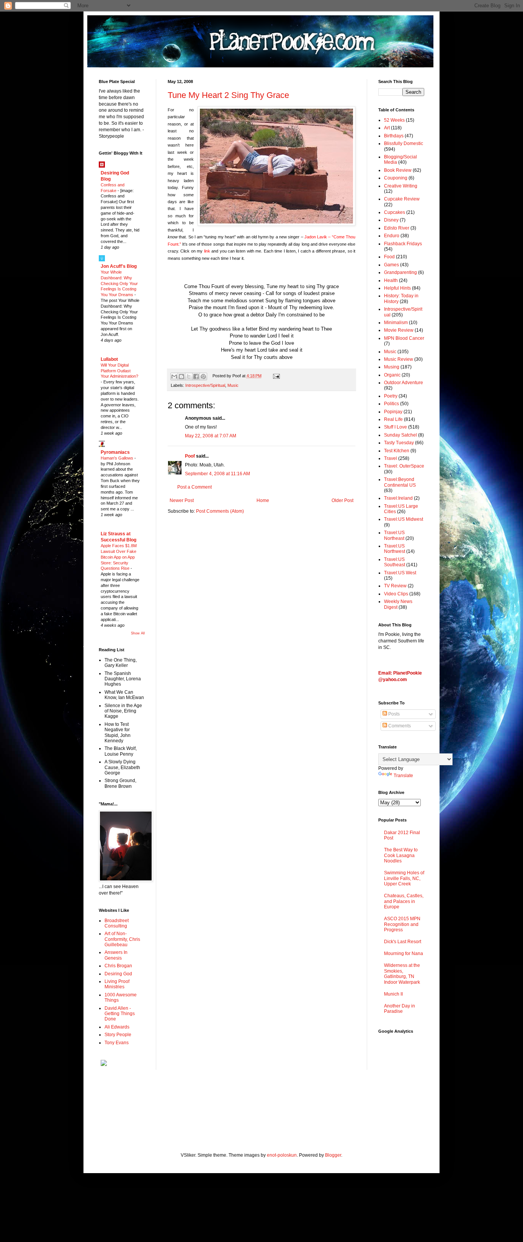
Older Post (342, 500)
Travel (390, 458)
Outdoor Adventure (403, 382)
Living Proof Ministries (117, 984)
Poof (190, 456)
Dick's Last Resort (402, 941)
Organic (392, 375)
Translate (403, 775)
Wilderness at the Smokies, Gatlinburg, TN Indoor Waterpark (402, 973)
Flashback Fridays (403, 243)
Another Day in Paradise (399, 1008)
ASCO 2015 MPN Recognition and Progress (402, 924)
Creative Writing (400, 186)
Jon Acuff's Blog (119, 266)
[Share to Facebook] (196, 376)
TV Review (395, 585)
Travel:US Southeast (394, 562)
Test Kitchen (396, 450)
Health (391, 280)
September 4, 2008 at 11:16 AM (217, 473)
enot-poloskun (282, 1155)
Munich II (393, 994)
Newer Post (182, 500)
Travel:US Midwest (403, 519)
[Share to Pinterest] (203, 376)
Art (387, 127)
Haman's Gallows (117, 458)
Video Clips (396, 594)
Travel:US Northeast (394, 535)
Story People (118, 1034)
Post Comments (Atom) (220, 511)
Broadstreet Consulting (117, 923)
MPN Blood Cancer (404, 338)
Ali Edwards (117, 1027)
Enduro (391, 235)
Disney (391, 220)
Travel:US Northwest (394, 548)
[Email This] (174, 376)
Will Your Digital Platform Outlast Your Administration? (119, 371)
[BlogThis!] (181, 376)
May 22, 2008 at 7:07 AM (210, 435)
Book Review (398, 170)
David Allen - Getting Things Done (120, 1014)
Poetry (390, 396)
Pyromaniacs (115, 452)
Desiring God (118, 973)
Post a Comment (194, 487)
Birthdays (394, 136)
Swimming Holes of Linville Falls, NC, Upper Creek (404, 878)
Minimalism (396, 322)
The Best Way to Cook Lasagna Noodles (401, 855)
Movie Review (398, 330)
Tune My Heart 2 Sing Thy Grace (228, 95)
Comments (399, 726)
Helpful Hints (397, 288)
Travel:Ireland (398, 498)
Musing (391, 367)
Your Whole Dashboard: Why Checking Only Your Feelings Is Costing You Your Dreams (119, 283)
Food (389, 256)
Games (391, 264)
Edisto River (396, 228)
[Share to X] (189, 376)
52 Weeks (394, 120)
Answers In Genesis (116, 955)
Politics (391, 403)
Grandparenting (400, 272)
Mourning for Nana (403, 953)
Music (233, 385)
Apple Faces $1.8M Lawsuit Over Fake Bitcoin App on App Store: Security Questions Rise (119, 556)
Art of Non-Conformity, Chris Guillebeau (122, 939)
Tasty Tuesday (399, 442)
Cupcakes (394, 212)
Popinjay (393, 411)
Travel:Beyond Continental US (400, 482)
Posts (393, 714)
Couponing (395, 178)
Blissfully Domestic (403, 143)
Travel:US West (400, 572)
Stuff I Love (395, 427)
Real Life (393, 419)
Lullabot (109, 359)
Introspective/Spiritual (205, 385)
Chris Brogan (118, 965)
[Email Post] (275, 375)
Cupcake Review (402, 199)
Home (263, 500)
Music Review (398, 359)
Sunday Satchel (400, 435)
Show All (138, 633)
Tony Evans (117, 1042)
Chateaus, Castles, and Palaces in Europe (403, 901)
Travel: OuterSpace (404, 466)
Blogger (333, 1155)
